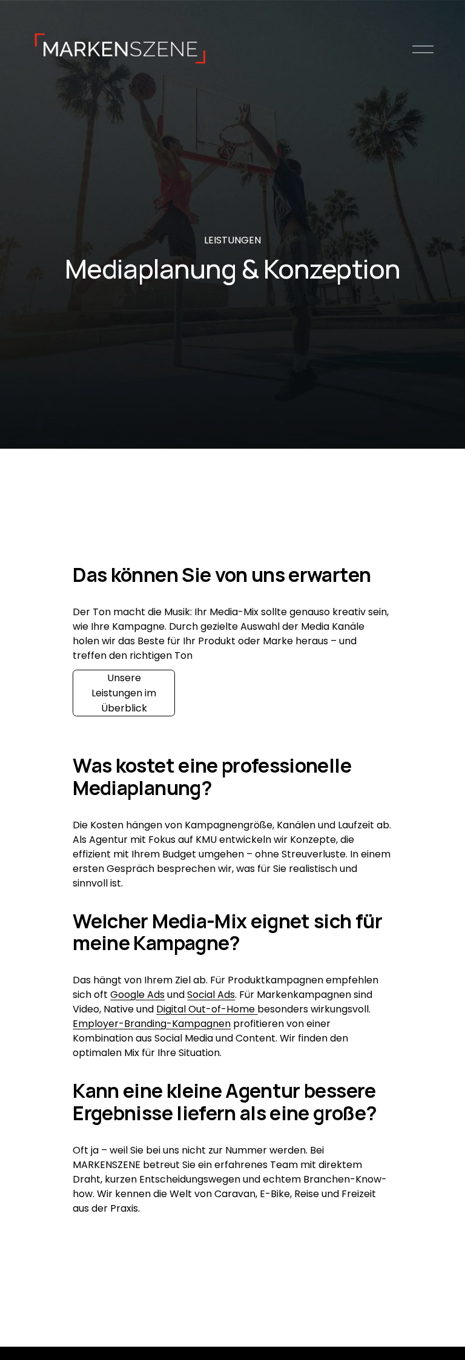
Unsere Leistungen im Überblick (123, 693)
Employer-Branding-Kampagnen (152, 1024)
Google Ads (137, 995)
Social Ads (211, 995)
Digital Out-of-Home (206, 1009)
